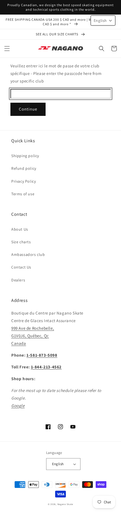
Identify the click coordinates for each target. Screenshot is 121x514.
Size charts (21, 241)
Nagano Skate (65, 504)
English (58, 464)
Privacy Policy (23, 181)
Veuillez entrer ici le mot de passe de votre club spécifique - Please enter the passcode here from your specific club (56, 73)
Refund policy (23, 168)
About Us (19, 229)
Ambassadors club (28, 254)
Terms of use (22, 193)
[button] (7, 48)
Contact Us (21, 267)
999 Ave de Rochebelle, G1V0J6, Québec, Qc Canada (32, 335)
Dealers (18, 280)
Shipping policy (25, 155)
